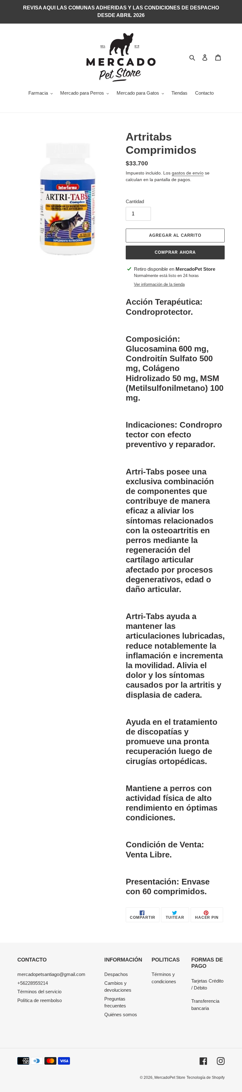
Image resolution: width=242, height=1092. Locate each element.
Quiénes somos (120, 1014)
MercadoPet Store (169, 1077)
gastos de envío (188, 172)
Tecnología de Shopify (206, 1077)
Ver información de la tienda (159, 284)
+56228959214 (32, 983)
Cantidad (135, 201)
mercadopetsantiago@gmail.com (51, 974)
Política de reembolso (39, 1000)
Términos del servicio (39, 991)
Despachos (116, 974)
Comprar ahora (175, 252)
